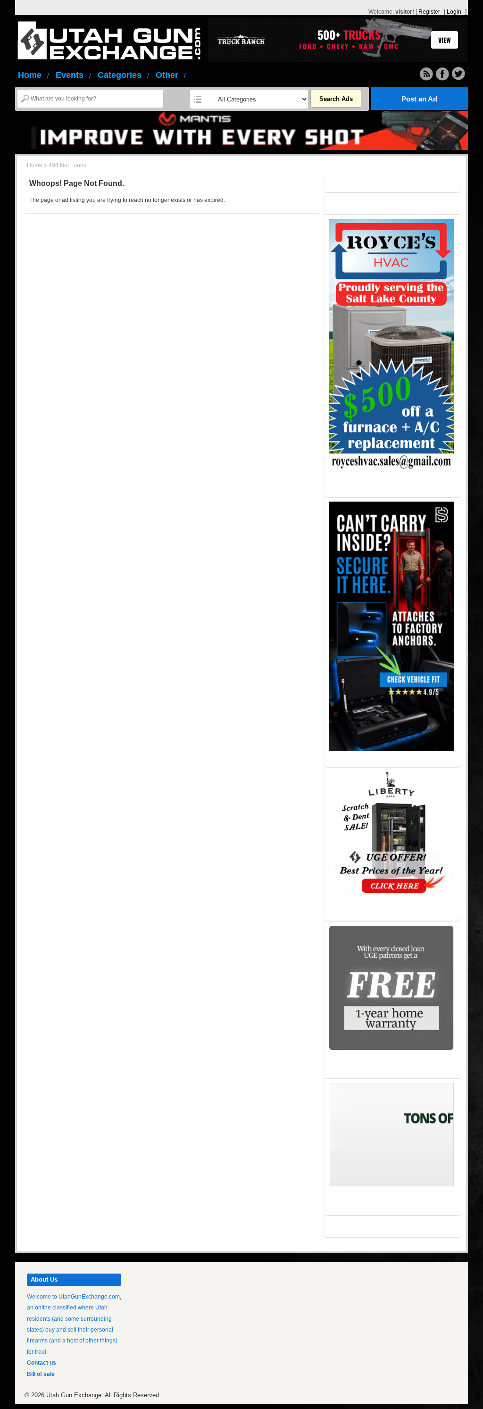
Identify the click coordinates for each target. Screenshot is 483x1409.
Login (454, 11)
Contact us (41, 1362)
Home (33, 75)
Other (171, 75)
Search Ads (336, 98)
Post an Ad (419, 99)
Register (429, 11)
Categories (123, 75)
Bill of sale (41, 1374)
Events (73, 75)
